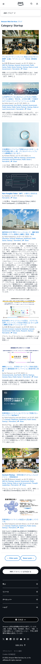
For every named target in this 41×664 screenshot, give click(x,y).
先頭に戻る (19, 645)
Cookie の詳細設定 (9, 654)
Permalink (15, 69)
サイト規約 (18, 651)
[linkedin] (10, 639)
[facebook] (7, 639)
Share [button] (25, 69)
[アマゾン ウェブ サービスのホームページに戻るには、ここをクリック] (20, 4)
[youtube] (21, 639)
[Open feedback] (39, 332)
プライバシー (7, 651)
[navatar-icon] (37, 4)
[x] (3, 639)
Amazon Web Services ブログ (11, 21)
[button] (20, 13)
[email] (28, 639)
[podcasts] (24, 639)
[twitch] (17, 639)
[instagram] (14, 639)
